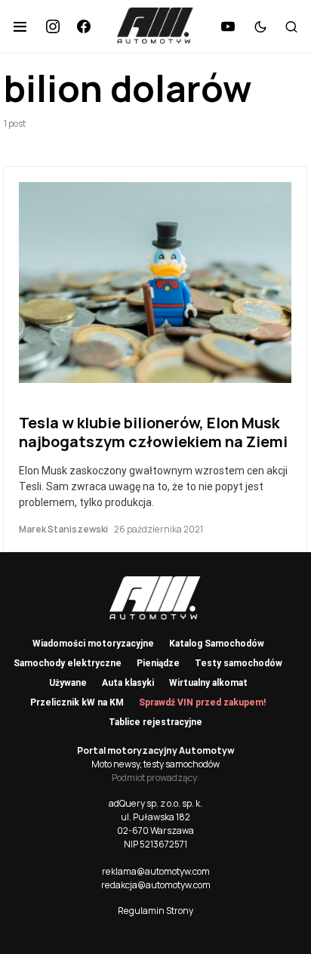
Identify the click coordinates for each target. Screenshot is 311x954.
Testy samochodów (238, 663)
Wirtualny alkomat (208, 683)
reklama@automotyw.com (156, 871)
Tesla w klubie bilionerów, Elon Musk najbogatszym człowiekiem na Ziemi (153, 432)
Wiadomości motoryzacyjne (93, 643)
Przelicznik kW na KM (77, 702)
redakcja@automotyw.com (156, 884)
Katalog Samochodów (216, 643)
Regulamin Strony (155, 910)
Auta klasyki (128, 683)
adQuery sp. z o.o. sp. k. (155, 803)
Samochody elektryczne (68, 663)
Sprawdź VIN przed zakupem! (202, 702)
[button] (20, 26)
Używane (68, 683)
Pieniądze (158, 663)
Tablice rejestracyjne (155, 722)
